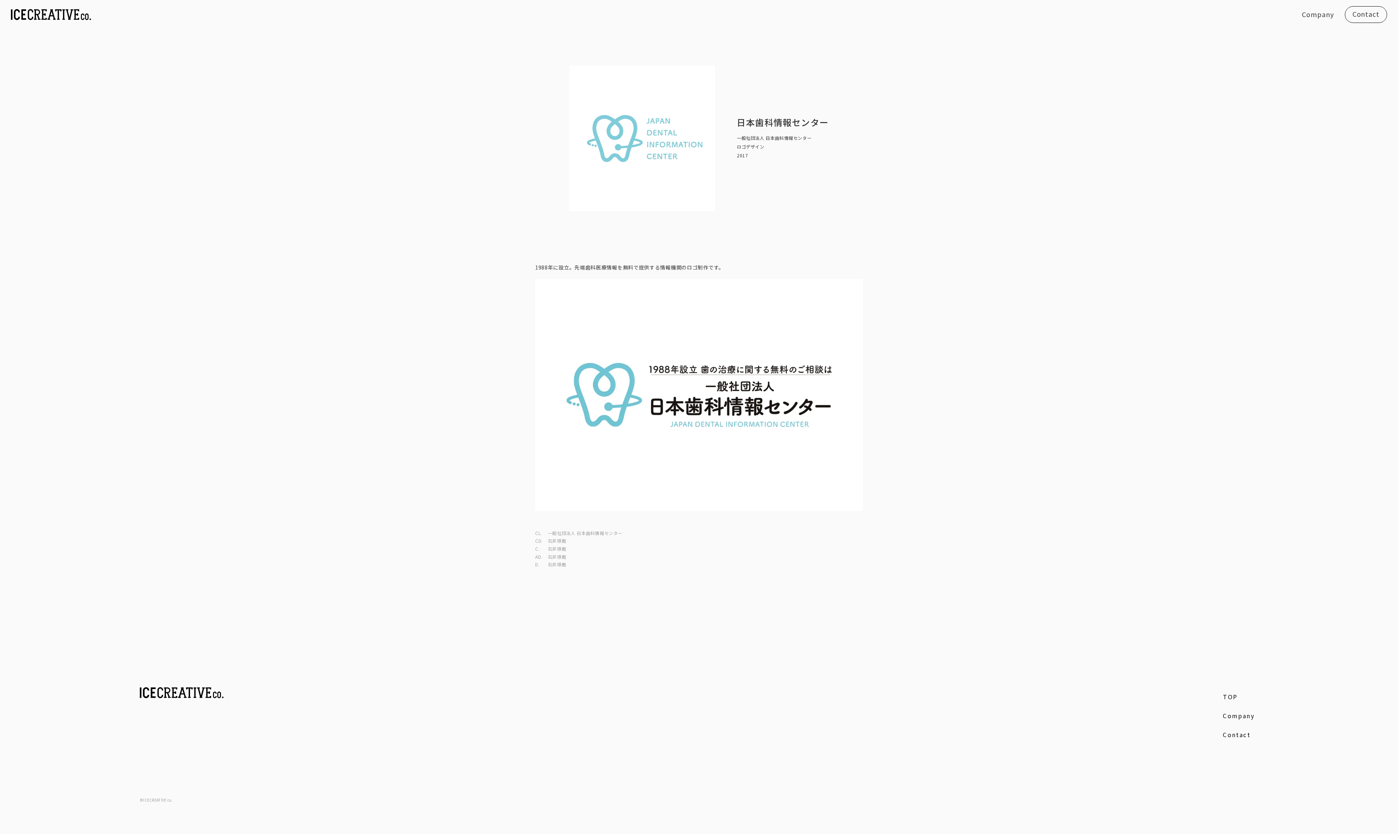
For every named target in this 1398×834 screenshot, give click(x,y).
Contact (1365, 14)
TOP (1230, 696)
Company (1318, 14)
